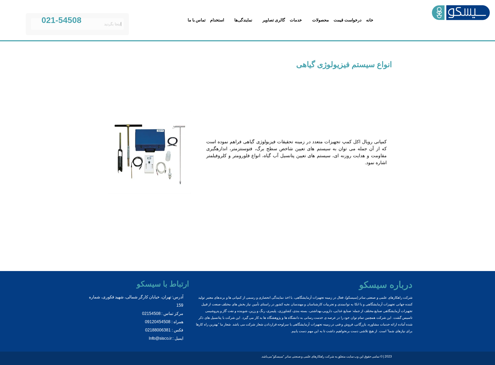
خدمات (296, 20)
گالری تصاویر (273, 20)
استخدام (217, 20)
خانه (369, 20)
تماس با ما (196, 20)
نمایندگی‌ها (243, 20)
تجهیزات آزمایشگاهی (307, 324)
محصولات (320, 20)
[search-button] (125, 9)
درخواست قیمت (347, 20)
